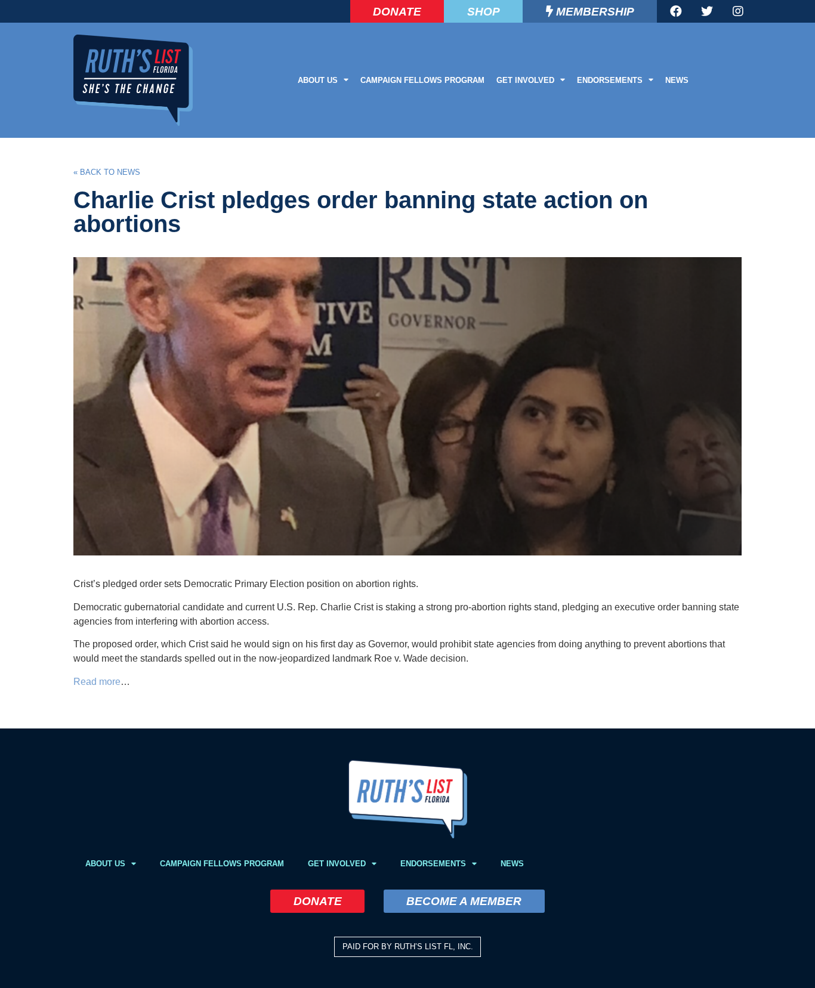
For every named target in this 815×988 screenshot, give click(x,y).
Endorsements (610, 80)
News (677, 80)
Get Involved (525, 80)
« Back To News (106, 172)
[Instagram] (738, 11)
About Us (318, 80)
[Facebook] (676, 11)
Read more (97, 682)
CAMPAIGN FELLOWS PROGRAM (422, 80)
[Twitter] (707, 11)
